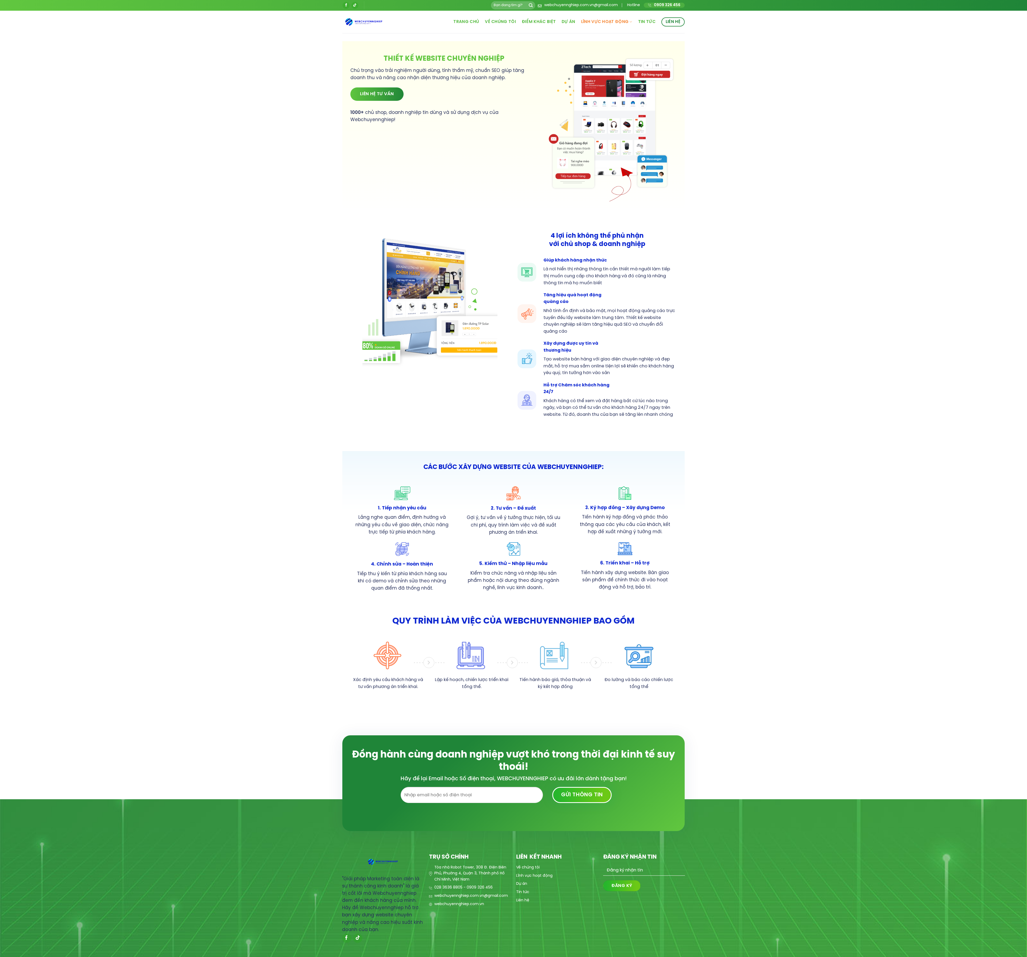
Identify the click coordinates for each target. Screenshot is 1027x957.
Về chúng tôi (500, 22)
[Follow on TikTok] (354, 5)
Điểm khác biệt (539, 22)
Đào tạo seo (615, 906)
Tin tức (647, 22)
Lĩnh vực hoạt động (605, 22)
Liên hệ (673, 22)
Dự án (568, 22)
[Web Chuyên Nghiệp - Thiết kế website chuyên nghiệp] (376, 22)
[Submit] (530, 5)
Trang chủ (466, 22)
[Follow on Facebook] (346, 5)
